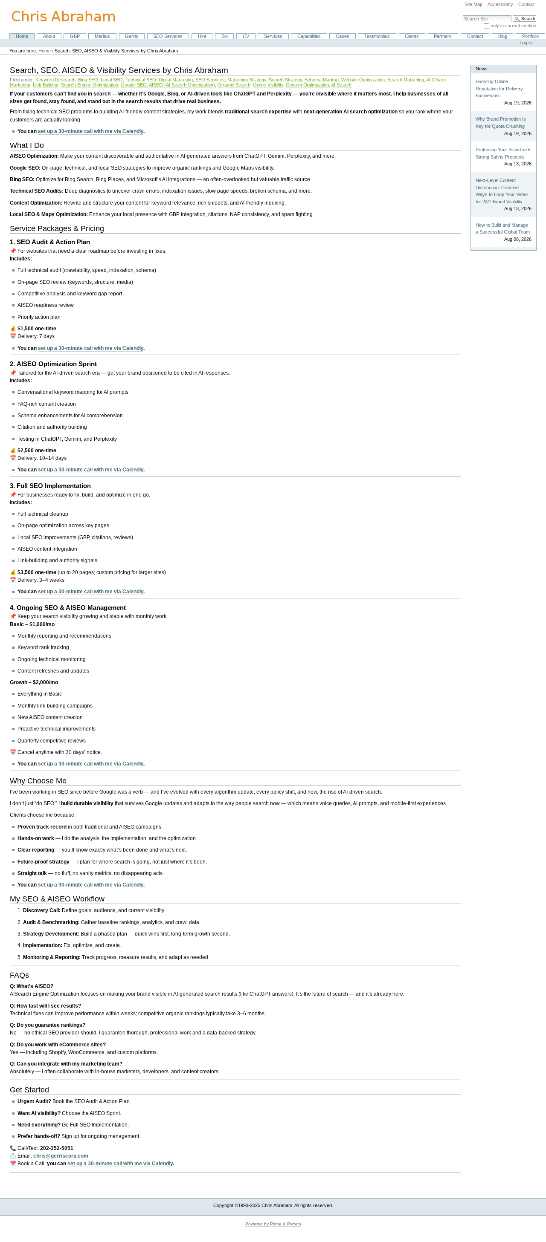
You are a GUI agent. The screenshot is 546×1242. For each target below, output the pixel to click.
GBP (75, 36)
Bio (224, 36)
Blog (502, 36)
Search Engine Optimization (89, 84)
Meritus (102, 36)
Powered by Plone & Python (273, 1224)
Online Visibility (268, 84)
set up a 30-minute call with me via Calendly (90, 131)
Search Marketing (405, 79)
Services (273, 36)
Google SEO (134, 84)
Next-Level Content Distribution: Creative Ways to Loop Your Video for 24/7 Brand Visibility (502, 191)
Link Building (45, 84)
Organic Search (234, 84)
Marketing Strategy (246, 79)
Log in (526, 42)
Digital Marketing (176, 79)
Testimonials (377, 36)
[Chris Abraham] (58, 16)
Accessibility (500, 4)
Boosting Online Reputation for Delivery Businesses (499, 88)
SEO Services (168, 36)
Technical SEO (140, 79)
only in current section (513, 25)
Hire (202, 36)
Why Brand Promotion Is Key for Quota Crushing (501, 122)
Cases (342, 36)
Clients (412, 36)
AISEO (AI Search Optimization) (182, 84)
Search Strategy (285, 79)
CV (246, 36)
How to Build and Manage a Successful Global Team (503, 228)
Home (22, 36)
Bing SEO (88, 79)
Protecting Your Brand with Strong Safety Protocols (503, 153)
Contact (526, 4)
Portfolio (530, 36)
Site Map (473, 4)
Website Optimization (363, 79)
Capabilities (309, 36)
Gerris (131, 36)
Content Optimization (307, 84)
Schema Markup (322, 79)
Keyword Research (55, 79)
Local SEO (112, 79)
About (49, 36)
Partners (443, 36)
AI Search (341, 84)
